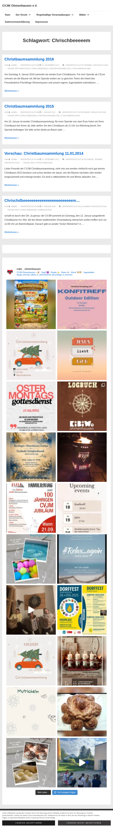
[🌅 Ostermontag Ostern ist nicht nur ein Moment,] (82, 355)
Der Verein (21, 15)
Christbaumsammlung (59, 69)
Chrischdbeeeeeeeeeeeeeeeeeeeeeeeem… (42, 200)
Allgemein (85, 206)
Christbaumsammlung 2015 (29, 106)
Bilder (82, 15)
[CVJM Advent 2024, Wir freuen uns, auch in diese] (82, 661)
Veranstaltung (100, 65)
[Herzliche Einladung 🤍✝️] (82, 406)
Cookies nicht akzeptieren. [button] (84, 823)
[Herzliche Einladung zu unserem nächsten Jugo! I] (82, 559)
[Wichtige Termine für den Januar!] (82, 508)
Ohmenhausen (45, 210)
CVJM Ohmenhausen (81, 69)
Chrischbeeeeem (39, 69)
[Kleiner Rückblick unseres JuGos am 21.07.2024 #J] (82, 762)
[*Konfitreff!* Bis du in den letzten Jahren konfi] (82, 304)
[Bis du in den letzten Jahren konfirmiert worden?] (31, 559)
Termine (88, 65)
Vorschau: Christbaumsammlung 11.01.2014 (43, 153)
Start (7, 15)
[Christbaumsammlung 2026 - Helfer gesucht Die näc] (31, 355)
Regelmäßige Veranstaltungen (53, 15)
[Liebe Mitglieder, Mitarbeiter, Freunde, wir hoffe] (31, 711)
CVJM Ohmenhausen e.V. (19, 5)
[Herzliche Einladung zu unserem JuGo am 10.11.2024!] (31, 610)
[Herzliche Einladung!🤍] (31, 457)
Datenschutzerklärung (17, 22)
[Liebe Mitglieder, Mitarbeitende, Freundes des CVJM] (82, 711)
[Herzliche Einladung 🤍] (31, 304)
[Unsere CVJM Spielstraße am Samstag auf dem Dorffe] (82, 610)
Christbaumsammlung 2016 (29, 59)
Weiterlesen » (11, 91)
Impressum (41, 22)
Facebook (85, 112)
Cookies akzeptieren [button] (28, 823)
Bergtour (25, 69)
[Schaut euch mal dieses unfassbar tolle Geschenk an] (82, 457)
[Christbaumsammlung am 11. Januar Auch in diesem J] (31, 661)
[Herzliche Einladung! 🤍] (31, 508)
